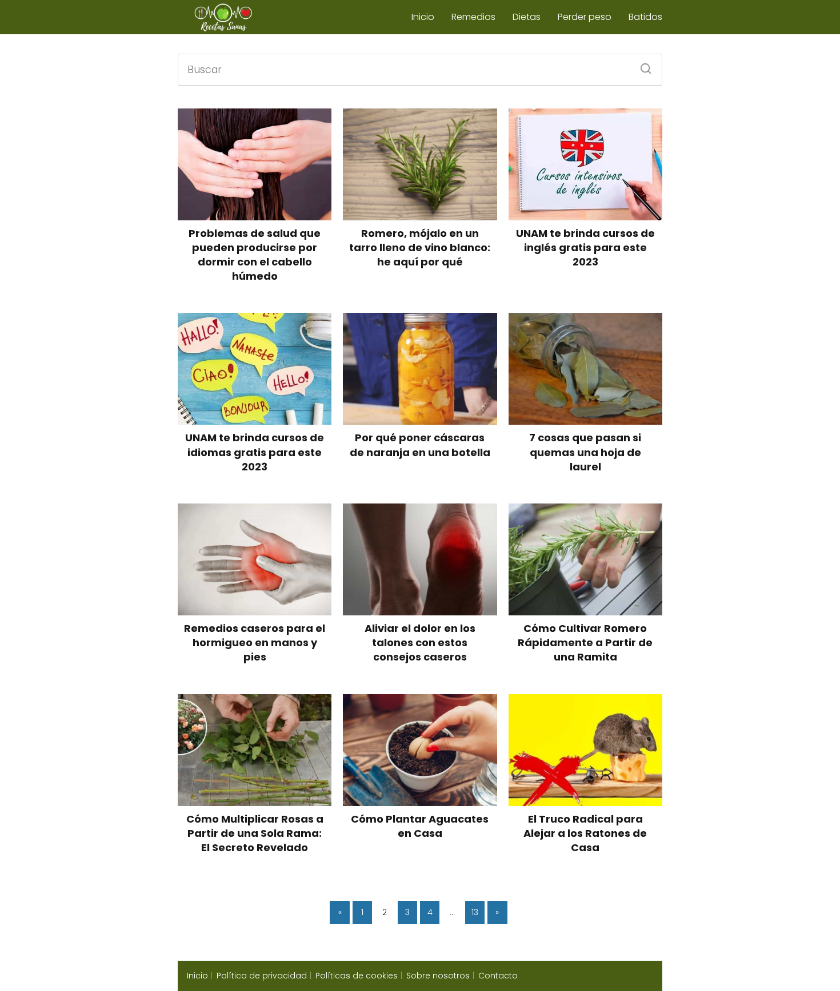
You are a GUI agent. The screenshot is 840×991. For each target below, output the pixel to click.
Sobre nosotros (438, 975)
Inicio (422, 16)
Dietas (527, 16)
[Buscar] (641, 65)
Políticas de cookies (356, 975)
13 (474, 912)
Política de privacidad (262, 975)
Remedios (473, 16)
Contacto (498, 975)
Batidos (645, 16)
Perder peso (584, 16)
